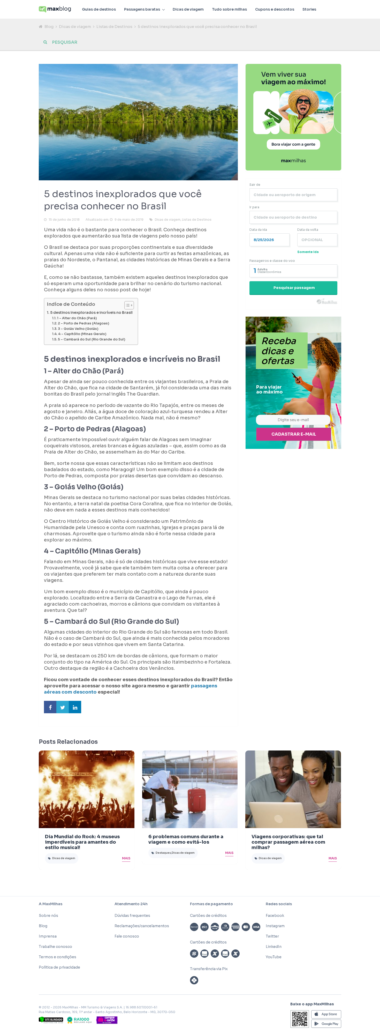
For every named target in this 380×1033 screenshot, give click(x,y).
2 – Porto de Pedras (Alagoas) (83, 323)
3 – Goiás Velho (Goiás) (78, 329)
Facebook (275, 915)
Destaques (163, 852)
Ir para (254, 207)
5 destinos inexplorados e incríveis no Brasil (91, 312)
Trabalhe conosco (55, 946)
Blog (49, 26)
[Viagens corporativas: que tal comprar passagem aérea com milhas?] (293, 789)
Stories (309, 9)
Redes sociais (279, 904)
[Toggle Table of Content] (126, 305)
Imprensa (48, 936)
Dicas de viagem (188, 9)
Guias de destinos (99, 9)
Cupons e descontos (274, 9)
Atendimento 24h (131, 904)
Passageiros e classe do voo (272, 261)
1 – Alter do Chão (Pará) (77, 318)
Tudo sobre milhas (229, 9)
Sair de (254, 185)
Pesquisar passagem (294, 287)
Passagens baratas (142, 9)
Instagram (275, 926)
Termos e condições (57, 957)
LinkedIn (274, 946)
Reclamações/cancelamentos (142, 926)
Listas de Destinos (114, 26)
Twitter (272, 936)
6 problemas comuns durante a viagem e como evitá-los (185, 839)
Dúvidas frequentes (132, 915)
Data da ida (258, 230)
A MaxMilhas (50, 904)
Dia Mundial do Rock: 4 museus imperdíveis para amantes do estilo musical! (82, 842)
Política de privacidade (59, 967)
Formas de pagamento (211, 904)
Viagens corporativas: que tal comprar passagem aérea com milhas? (288, 842)
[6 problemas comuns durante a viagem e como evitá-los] (190, 789)
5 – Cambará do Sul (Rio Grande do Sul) (91, 339)
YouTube (274, 957)
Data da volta (307, 230)
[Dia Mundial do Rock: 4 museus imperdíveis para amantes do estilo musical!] (86, 789)
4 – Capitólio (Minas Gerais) (82, 334)
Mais (126, 858)
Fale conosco (127, 936)
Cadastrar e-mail (293, 434)
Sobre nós (48, 915)
